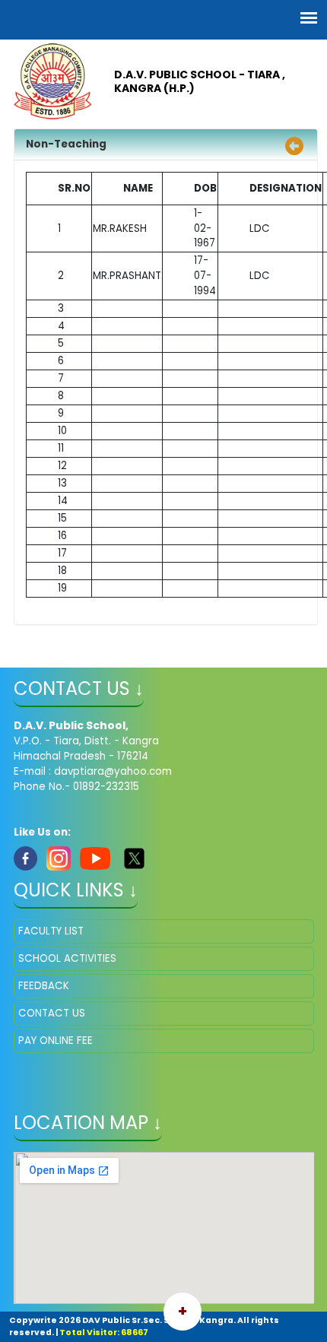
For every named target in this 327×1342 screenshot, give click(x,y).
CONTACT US (51, 1013)
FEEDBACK (43, 986)
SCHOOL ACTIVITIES (67, 958)
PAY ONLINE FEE (55, 1040)
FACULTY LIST (51, 931)
